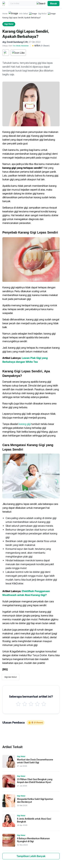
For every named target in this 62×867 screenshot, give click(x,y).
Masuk (53, 3)
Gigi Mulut (42, 14)
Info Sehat (23, 14)
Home (4, 14)
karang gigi (25, 424)
